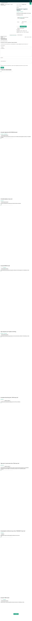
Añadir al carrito (23, 26)
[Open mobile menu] (1, 1)
